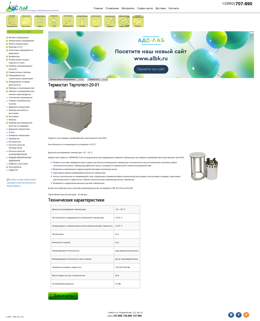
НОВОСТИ (13, 170)
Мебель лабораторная (18, 44)
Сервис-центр (145, 8)
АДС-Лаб (20, 317)
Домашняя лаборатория (19, 107)
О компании (112, 8)
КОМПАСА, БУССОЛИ (18, 164)
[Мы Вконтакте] (231, 318)
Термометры (14, 139)
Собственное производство (20, 98)
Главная (98, 8)
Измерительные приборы (20, 72)
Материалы (128, 8)
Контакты (174, 8)
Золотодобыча (15, 167)
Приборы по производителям (21, 88)
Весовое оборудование (19, 38)
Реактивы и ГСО (15, 47)
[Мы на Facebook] (238, 318)
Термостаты (94, 79)
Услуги (11, 132)
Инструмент (14, 116)
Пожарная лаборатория (19, 135)
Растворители (15, 142)
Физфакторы (14, 56)
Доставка (161, 8)
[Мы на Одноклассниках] (246, 318)
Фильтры (12, 120)
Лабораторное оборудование (21, 41)
